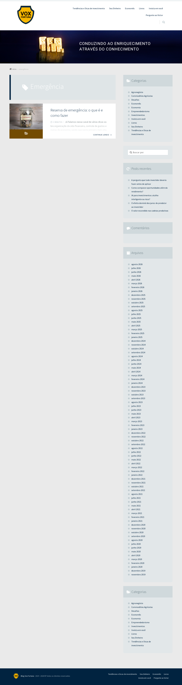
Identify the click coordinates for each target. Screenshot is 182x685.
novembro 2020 (138, 528)
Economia (136, 107)
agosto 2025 (137, 310)
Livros (141, 8)
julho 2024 (136, 360)
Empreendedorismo (140, 111)
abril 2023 (135, 417)
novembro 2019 (138, 574)
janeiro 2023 (136, 429)
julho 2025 (136, 314)
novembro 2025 (138, 298)
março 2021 (136, 513)
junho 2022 (136, 455)
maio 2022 (136, 459)
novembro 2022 (138, 436)
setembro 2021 (138, 490)
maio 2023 (136, 413)
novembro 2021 (138, 482)
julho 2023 (136, 406)
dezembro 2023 (138, 387)
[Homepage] (25, 15)
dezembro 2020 (138, 524)
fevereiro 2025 (137, 333)
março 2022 (136, 467)
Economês (130, 8)
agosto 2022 (137, 448)
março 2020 (136, 559)
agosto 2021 (137, 494)
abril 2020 (135, 555)
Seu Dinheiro (115, 8)
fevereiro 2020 (137, 563)
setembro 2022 (138, 444)
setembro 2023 (138, 398)
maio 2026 (136, 275)
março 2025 (136, 329)
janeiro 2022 (136, 475)
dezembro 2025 (138, 295)
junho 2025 (136, 318)
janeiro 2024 (136, 383)
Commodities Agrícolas (142, 96)
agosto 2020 (137, 540)
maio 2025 (136, 321)
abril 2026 (135, 279)
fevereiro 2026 (137, 287)
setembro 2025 (138, 306)
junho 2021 (136, 501)
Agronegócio (137, 92)
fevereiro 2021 (137, 517)
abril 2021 (135, 509)
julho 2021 (136, 498)
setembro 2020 (138, 536)
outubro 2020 (137, 532)
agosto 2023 (137, 402)
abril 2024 (135, 371)
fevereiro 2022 (137, 471)
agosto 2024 (137, 356)
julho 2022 (136, 452)
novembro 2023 (138, 390)
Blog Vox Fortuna (27, 676)
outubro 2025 (137, 302)
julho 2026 (136, 268)
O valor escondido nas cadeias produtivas (149, 210)
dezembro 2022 (138, 433)
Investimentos (138, 115)
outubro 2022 (137, 440)
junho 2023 (136, 410)
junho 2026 (136, 272)
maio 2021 (136, 505)
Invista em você (156, 8)
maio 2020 (136, 551)
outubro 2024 (137, 348)
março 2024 (136, 375)
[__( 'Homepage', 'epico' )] (17, 676)
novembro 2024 (138, 344)
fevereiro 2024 (137, 379)
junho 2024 (136, 364)
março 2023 (136, 421)
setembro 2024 (138, 352)
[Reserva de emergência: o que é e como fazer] (26, 116)
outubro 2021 (137, 486)
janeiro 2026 (136, 291)
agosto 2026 (137, 264)
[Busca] (161, 19)
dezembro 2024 (138, 341)
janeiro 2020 (136, 566)
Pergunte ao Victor (154, 15)
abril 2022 (135, 463)
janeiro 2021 (136, 521)
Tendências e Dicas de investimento (89, 8)
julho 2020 (136, 544)
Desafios (135, 99)
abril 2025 (135, 325)
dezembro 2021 (138, 478)
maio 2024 (136, 367)
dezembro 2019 (138, 570)
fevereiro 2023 (137, 425)
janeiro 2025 (136, 337)
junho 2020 (136, 547)
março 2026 (136, 283)
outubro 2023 (137, 394)
